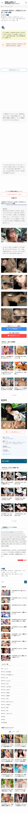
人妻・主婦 (24, 536)
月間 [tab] (13, 731)
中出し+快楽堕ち (7, 704)
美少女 (3, 546)
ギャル (8, 534)
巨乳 (2, 20)
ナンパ (23, 534)
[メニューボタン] (2, 2)
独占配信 (3, 543)
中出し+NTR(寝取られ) (8, 674)
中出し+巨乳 (6, 698)
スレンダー (18, 534)
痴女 (7, 543)
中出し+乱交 (6, 683)
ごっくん (23, 570)
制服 (13, 539)
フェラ (11, 18)
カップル (3, 534)
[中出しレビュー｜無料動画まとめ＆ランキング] (14, 2)
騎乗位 (7, 546)
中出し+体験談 (6, 692)
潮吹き (24, 541)
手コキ (10, 20)
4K (6, 532)
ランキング (5, 668)
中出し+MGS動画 (7, 671)
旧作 (4, 719)
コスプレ (12, 534)
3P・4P (3, 532)
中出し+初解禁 (6, 695)
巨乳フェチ (6, 20)
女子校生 (22, 539)
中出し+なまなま (7, 680)
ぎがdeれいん (10, 570)
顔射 (17, 20)
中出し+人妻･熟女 (7, 686)
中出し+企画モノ (7, 689)
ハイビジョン (4, 536)
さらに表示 (14, 395)
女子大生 (17, 539)
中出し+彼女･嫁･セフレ (8, 701)
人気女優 (3, 539)
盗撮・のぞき (12, 543)
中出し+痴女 (6, 707)
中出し (14, 18)
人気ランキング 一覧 (7, 453)
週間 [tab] (10, 731)
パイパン (7, 18)
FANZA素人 (11, 532)
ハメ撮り (3, 18)
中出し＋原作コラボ (7, 713)
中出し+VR (5, 677)
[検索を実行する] (25, 582)
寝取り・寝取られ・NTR (21, 18)
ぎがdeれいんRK (17, 570)
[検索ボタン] (26, 2)
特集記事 (5, 722)
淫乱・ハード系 (19, 541)
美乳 (24, 543)
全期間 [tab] (17, 731)
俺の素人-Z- (9, 539)
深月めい (13, 20)
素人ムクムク (19, 543)
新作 (3, 568)
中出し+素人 (6, 710)
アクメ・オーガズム (18, 532)
